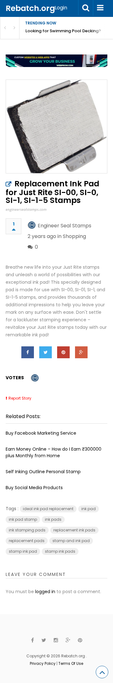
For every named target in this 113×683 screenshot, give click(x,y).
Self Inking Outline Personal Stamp (43, 471)
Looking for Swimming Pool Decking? (63, 31)
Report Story (19, 398)
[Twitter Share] (45, 352)
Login (61, 7)
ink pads (53, 519)
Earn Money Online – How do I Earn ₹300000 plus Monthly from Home (53, 452)
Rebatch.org (30, 8)
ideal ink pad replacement (48, 508)
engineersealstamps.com (26, 209)
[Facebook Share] (27, 352)
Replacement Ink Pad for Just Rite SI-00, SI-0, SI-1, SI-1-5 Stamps (52, 192)
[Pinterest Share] (63, 352)
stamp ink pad (23, 551)
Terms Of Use (70, 663)
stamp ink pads (60, 551)
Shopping (74, 236)
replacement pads (27, 540)
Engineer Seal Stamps (64, 225)
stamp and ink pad (71, 540)
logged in (45, 591)
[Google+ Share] (81, 352)
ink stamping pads (27, 530)
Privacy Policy (43, 663)
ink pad (88, 508)
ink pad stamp (23, 519)
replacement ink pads (74, 530)
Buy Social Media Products (34, 487)
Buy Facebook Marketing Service (41, 433)
